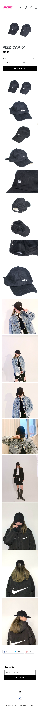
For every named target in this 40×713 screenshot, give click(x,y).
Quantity (30, 58)
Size (4, 58)
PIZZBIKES (15, 705)
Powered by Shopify (27, 705)
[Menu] (36, 7)
